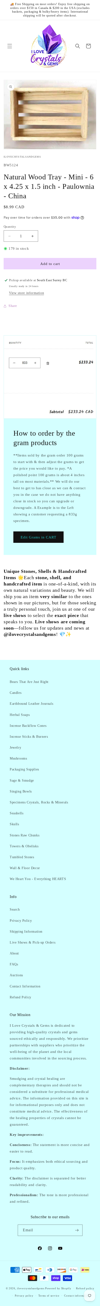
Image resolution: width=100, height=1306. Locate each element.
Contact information (77, 1295)
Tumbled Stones (22, 857)
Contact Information (25, 986)
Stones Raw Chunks (24, 835)
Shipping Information (26, 931)
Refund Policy (20, 997)
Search (15, 909)
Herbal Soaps (20, 715)
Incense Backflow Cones (28, 726)
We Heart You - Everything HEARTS (38, 879)
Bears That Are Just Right (29, 682)
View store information (26, 293)
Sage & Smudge (22, 780)
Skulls (14, 824)
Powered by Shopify (58, 1288)
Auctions (16, 975)
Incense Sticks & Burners (29, 736)
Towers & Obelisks (24, 846)
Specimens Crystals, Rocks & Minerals (39, 802)
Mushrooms (18, 758)
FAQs (14, 964)
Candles (15, 693)
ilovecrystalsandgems (30, 1288)
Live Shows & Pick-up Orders (32, 942)
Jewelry (15, 747)
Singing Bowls (21, 791)
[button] (9, 46)
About (14, 953)
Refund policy (85, 1288)
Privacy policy (24, 1295)
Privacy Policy (21, 920)
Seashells (16, 813)
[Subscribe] (77, 1230)
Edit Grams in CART (38, 537)
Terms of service (48, 1295)
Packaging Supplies (24, 769)
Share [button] (12, 306)
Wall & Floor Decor (25, 868)
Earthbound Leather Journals (31, 703)
